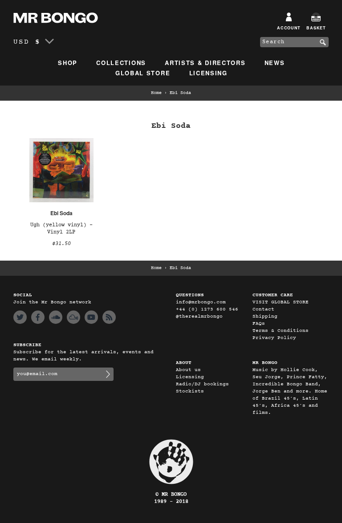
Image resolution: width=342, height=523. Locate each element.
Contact (263, 309)
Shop (67, 62)
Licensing (208, 73)
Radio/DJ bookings (202, 384)
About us (188, 370)
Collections (121, 62)
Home (156, 93)
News (275, 62)
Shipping (264, 316)
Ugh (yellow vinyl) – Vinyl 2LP (61, 228)
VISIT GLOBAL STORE (280, 302)
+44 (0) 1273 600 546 (207, 309)
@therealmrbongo (199, 316)
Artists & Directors (205, 62)
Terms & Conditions (280, 330)
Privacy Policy (274, 338)
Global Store (142, 73)
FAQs (258, 323)
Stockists (190, 391)
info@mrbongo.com (201, 302)
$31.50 (61, 243)
